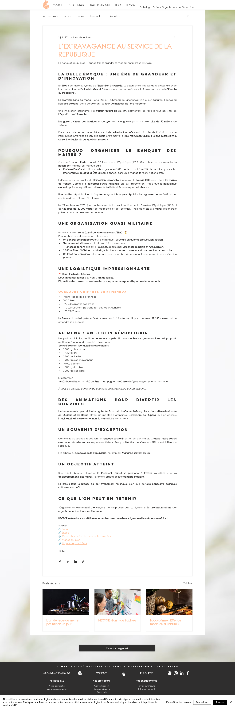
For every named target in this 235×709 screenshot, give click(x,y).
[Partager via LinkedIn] (75, 561)
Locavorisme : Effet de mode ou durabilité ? (165, 622)
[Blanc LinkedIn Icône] (181, 673)
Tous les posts (50, 16)
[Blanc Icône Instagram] (175, 673)
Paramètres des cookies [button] (178, 702)
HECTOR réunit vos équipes (117, 620)
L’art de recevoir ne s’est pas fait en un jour (63, 622)
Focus (80, 16)
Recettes (115, 16)
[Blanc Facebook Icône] (187, 673)
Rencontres (96, 16)
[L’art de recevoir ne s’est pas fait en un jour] (66, 602)
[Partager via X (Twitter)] (67, 561)
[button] (188, 16)
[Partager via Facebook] (59, 561)
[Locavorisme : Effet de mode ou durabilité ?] (169, 602)
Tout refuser (202, 702)
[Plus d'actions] (175, 37)
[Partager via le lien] (83, 561)
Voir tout (188, 582)
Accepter (220, 702)
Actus (67, 16)
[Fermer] (231, 702)
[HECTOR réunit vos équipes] (117, 602)
